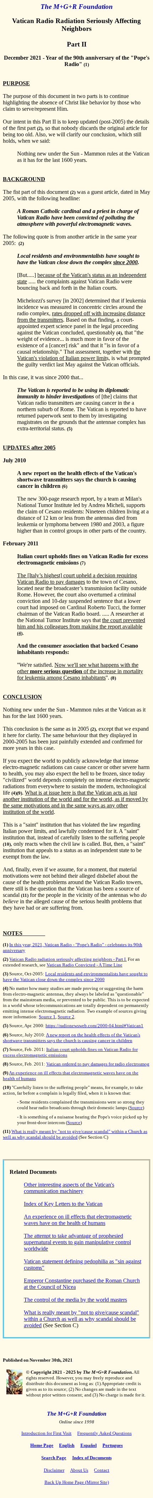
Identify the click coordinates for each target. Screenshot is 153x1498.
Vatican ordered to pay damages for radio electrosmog (97, 1064)
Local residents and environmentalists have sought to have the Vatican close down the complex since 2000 (75, 976)
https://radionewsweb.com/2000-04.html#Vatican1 (94, 1025)
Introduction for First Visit (46, 1433)
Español (88, 1445)
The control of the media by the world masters (75, 1300)
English (66, 1445)
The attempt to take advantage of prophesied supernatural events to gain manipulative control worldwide (77, 1242)
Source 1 (47, 1016)
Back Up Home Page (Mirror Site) (76, 1482)
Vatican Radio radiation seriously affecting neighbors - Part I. (68, 959)
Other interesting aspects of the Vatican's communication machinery (69, 1188)
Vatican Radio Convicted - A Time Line (84, 965)
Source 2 (66, 1016)
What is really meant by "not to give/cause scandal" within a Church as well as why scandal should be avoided (75, 1134)
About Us (79, 1470)
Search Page (53, 1457)
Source (136, 1107)
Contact (101, 1470)
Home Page (41, 1445)
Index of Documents (92, 1457)
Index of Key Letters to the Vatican (63, 1204)
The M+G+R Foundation (76, 1414)
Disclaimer (54, 1470)
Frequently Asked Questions (104, 1433)
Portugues (112, 1445)
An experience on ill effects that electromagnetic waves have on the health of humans (78, 1220)
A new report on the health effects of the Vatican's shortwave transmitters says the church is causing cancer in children (71, 1037)
